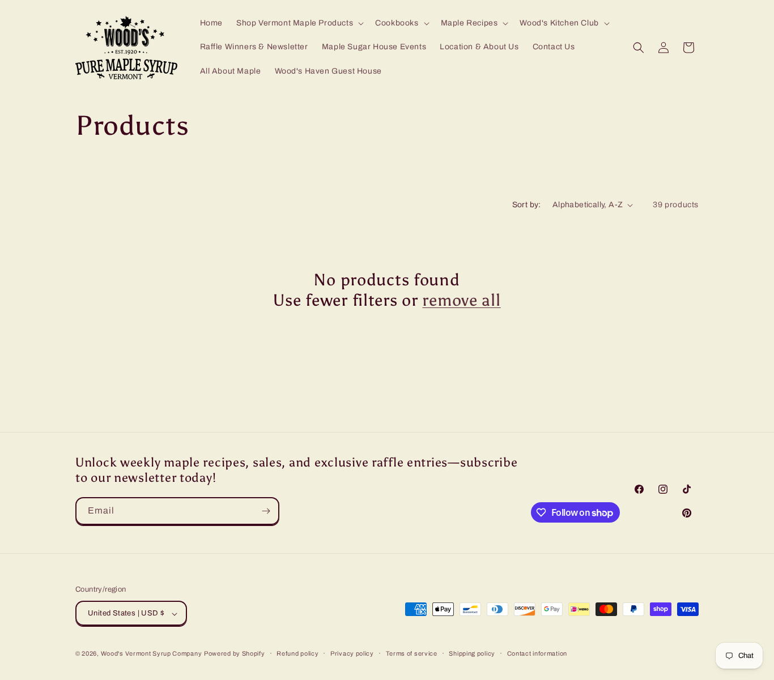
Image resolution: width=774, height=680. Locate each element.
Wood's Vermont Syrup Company (151, 654)
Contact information (537, 653)
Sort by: (526, 204)
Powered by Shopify (234, 654)
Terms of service (411, 653)
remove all (461, 300)
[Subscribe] (265, 511)
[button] (298, 23)
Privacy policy (352, 653)
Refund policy (297, 653)
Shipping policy (472, 653)
